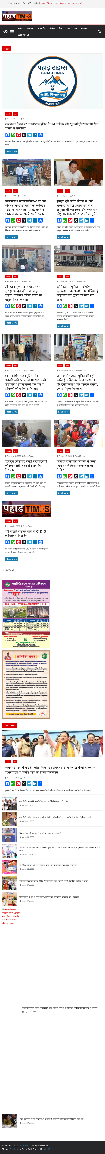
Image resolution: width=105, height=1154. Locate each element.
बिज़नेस (52, 28)
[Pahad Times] (5, 31)
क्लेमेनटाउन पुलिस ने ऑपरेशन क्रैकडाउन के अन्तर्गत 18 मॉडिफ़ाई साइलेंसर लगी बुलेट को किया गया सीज (77, 293)
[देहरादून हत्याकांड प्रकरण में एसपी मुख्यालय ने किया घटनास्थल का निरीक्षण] (78, 433)
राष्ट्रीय (20, 28)
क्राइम (15, 114)
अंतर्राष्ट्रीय (41, 28)
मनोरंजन (84, 28)
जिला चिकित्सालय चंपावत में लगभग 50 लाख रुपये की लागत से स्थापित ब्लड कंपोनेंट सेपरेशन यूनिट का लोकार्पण (59, 1008)
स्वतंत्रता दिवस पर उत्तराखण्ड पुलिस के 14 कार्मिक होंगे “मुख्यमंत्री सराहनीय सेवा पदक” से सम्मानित (51, 126)
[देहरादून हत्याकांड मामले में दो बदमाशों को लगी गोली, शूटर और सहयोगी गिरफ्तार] (26, 433)
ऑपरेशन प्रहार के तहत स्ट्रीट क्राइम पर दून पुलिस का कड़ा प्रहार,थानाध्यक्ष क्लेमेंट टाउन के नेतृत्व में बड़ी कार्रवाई (23, 293)
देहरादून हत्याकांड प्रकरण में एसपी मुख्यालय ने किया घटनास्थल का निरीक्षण (76, 465)
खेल (75, 28)
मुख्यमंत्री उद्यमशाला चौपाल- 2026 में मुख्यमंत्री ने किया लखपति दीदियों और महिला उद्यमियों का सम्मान (53, 881)
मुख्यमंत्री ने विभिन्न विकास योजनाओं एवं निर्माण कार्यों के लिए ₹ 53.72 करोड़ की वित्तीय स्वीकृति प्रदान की (55, 817)
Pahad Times (28, 119)
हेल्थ (68, 28)
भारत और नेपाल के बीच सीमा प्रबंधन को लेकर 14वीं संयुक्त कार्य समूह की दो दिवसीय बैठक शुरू (51, 1119)
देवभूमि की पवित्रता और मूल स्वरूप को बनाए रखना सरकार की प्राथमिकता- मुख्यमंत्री (48, 865)
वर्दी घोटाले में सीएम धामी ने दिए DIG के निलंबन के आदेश (25, 533)
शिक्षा (60, 28)
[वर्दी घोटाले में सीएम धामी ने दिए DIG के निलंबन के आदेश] (26, 509)
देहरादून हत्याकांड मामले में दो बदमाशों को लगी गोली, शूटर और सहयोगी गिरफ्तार (26, 465)
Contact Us (23, 35)
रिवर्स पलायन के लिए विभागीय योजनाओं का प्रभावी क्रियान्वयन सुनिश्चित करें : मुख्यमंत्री (49, 897)
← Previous (8, 569)
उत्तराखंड (30, 28)
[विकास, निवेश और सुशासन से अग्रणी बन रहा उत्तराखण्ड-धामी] (9, 835)
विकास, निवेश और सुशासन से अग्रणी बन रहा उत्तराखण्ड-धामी (62, 3)
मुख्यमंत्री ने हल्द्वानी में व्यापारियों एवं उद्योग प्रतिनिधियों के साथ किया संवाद (44, 801)
